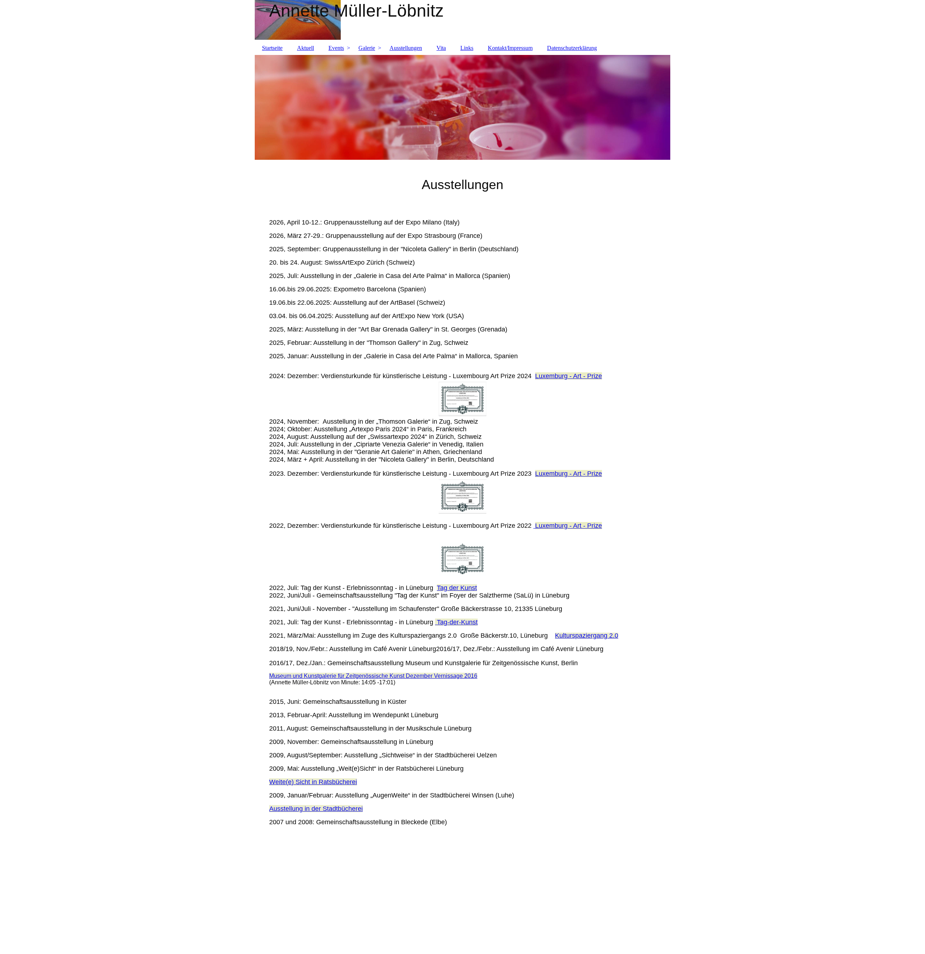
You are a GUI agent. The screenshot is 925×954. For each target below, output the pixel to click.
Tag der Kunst (457, 587)
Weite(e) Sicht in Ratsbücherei (313, 782)
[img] (462, 20)
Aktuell (305, 48)
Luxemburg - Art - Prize (568, 376)
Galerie (366, 48)
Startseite (272, 48)
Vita (441, 48)
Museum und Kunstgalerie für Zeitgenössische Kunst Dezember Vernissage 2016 (373, 676)
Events (336, 48)
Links (466, 48)
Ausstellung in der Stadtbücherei (316, 808)
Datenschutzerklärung (572, 48)
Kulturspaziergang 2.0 (586, 635)
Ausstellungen (406, 48)
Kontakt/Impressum (510, 48)
